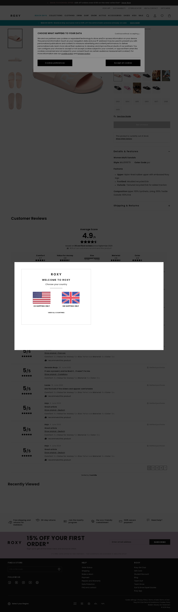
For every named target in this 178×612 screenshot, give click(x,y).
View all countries (56, 312)
